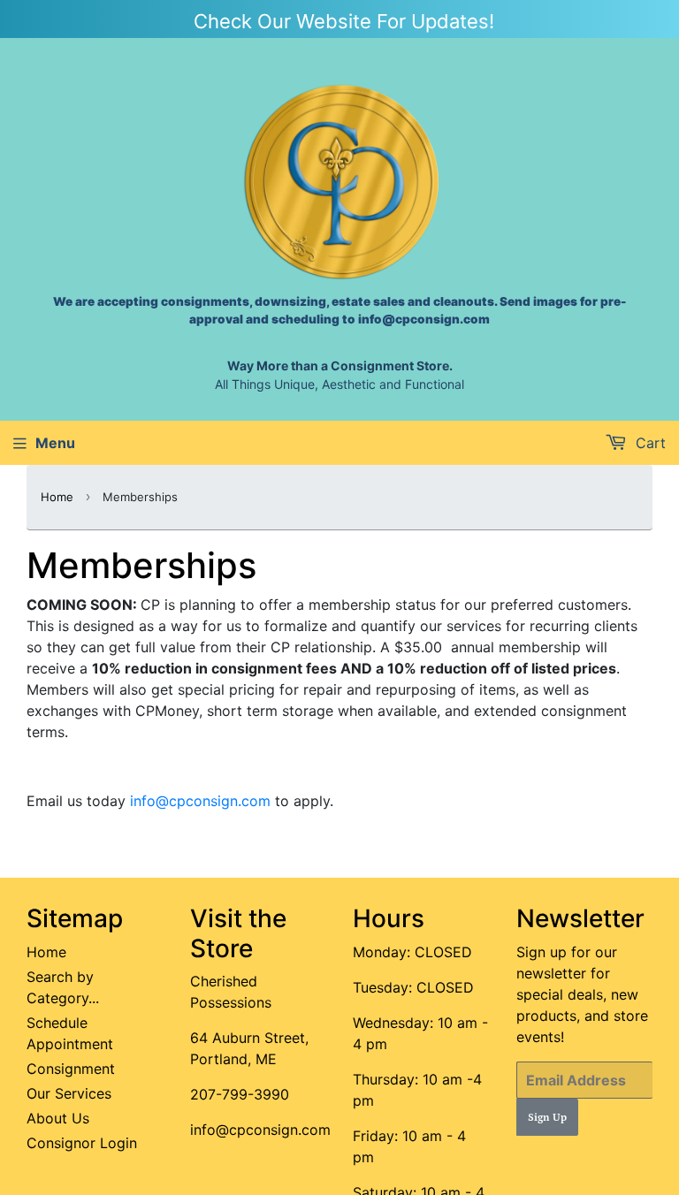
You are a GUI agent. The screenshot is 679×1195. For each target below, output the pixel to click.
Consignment (71, 1068)
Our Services (69, 1093)
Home (57, 497)
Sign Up (547, 1117)
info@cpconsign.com (200, 801)
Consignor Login (82, 1143)
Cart (648, 443)
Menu (55, 443)
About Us (58, 1118)
